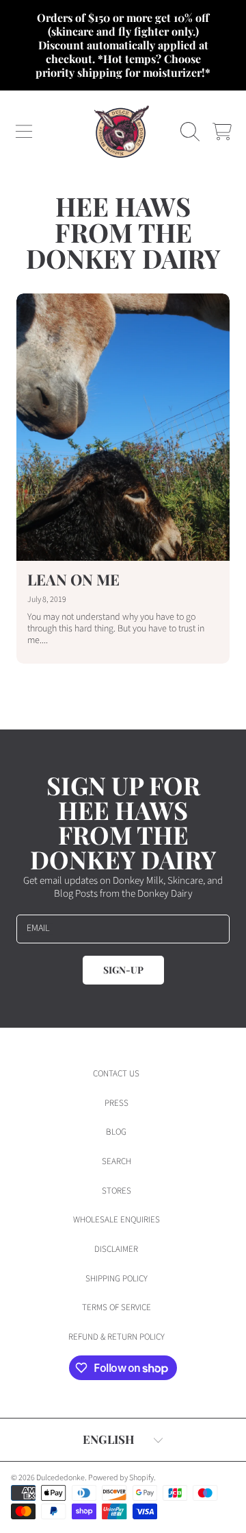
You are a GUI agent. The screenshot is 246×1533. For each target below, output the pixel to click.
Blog (116, 1132)
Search (116, 1161)
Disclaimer (116, 1249)
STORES (116, 1191)
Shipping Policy (116, 1278)
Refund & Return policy (116, 1337)
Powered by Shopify (121, 1478)
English (109, 1439)
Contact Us (116, 1073)
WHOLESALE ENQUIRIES (116, 1220)
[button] (24, 132)
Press (116, 1103)
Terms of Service (116, 1307)
